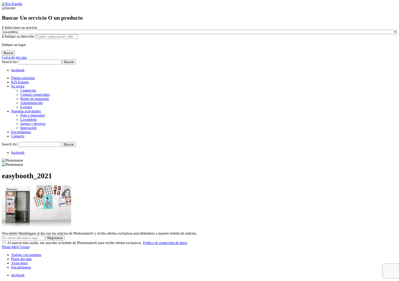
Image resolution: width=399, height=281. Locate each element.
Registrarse (55, 238)
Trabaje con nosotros (26, 255)
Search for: (10, 62)
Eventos (26, 107)
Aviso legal (19, 263)
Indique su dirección (18, 36)
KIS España (20, 82)
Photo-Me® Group (16, 247)
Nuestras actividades (26, 111)
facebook (17, 70)
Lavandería (28, 119)
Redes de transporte (34, 99)
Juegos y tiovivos (32, 124)
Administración (31, 103)
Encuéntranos (21, 132)
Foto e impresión (32, 115)
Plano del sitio (21, 259)
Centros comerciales (35, 95)
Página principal (23, 78)
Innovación (28, 128)
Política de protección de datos (165, 243)
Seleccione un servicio (19, 28)
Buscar (69, 62)
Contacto (17, 136)
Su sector (17, 86)
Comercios (28, 90)
